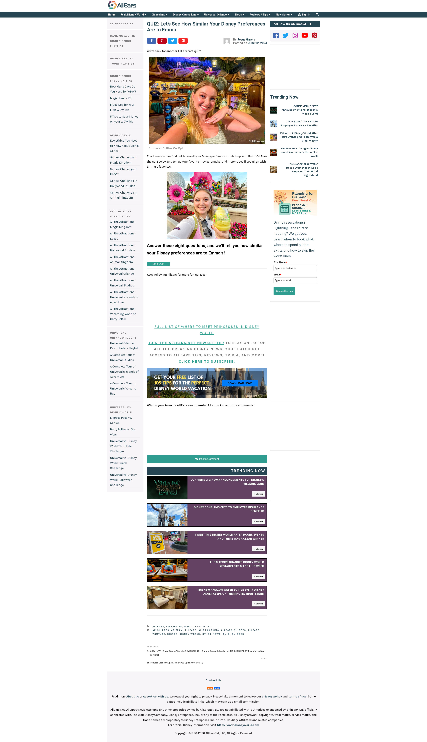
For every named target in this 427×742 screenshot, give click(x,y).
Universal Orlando (216, 14)
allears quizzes (233, 630)
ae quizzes (160, 630)
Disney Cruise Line (185, 14)
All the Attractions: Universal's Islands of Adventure (124, 297)
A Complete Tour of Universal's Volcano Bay (123, 388)
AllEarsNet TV (121, 23)
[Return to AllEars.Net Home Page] (132, 9)
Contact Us (213, 680)
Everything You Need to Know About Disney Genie (124, 146)
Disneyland (158, 14)
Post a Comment (208, 459)
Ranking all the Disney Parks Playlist (123, 41)
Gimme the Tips (284, 290)
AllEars (158, 626)
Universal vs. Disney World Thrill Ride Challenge (123, 446)
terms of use (297, 696)
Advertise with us (155, 696)
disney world (189, 634)
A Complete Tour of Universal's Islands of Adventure (124, 372)
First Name (280, 262)
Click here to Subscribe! (207, 361)
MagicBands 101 (120, 98)
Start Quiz (158, 263)
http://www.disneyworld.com (238, 725)
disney (172, 634)
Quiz (226, 634)
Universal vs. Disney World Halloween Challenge (123, 480)
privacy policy (272, 696)
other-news (211, 634)
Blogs (239, 14)
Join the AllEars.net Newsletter (186, 343)
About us (132, 696)
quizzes (238, 634)
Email (277, 274)
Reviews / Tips (259, 14)
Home (112, 14)
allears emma (208, 630)
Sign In (305, 14)
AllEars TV (174, 626)
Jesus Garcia (246, 39)
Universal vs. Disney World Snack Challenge (123, 463)
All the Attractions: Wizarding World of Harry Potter (123, 314)
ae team (177, 630)
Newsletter (283, 14)
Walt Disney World (132, 14)
